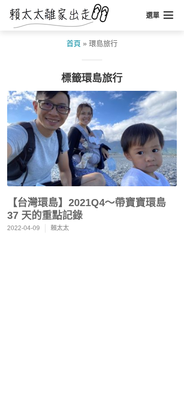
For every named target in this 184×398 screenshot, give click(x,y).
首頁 (73, 43)
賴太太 (60, 228)
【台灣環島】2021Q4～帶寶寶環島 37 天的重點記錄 (86, 209)
